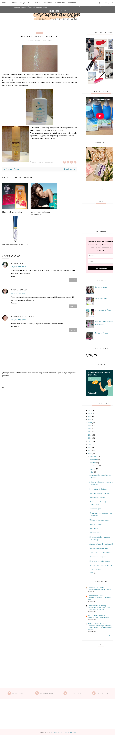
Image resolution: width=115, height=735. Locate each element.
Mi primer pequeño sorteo (100, 561)
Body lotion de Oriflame (98, 489)
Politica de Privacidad (69, 732)
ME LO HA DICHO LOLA (97, 616)
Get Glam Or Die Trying (97, 606)
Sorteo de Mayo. (101, 287)
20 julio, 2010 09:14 (18, 293)
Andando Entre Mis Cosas (97, 624)
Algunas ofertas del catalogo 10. (101, 544)
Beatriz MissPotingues (23, 316)
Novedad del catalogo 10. (99, 548)
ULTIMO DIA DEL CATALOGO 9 (102, 565)
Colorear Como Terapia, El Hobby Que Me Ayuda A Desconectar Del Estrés (100, 628)
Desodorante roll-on (97, 498)
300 (102, 693)
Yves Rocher (48, 162)
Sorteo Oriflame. (101, 299)
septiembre (94, 466)
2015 (89, 438)
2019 (89, 426)
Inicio (4, 3)
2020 (90, 423)
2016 (89, 435)
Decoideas (48, 3)
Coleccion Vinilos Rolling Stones (99, 590)
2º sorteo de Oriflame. (103, 310)
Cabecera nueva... (96, 533)
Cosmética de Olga (56, 732)
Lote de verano (95, 570)
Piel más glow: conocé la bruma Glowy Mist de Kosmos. (99, 608)
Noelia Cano (17, 263)
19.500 (74, 693)
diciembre (93, 457)
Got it (63, 11)
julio (91, 472)
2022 (89, 416)
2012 (89, 447)
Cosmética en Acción (95, 596)
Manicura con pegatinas (98, 557)
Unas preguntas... (96, 524)
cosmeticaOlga (35, 40)
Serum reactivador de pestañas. (15, 244)
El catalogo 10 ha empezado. (100, 553)
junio (92, 573)
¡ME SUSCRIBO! (101, 268)
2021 (89, 420)
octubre (93, 463)
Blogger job (60, 3)
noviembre (94, 460)
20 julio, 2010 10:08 (18, 320)
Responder (73, 279)
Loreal (39, 33)
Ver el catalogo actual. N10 (99, 493)
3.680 (18, 693)
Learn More (54, 11)
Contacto (72, 3)
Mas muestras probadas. (12, 212)
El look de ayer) (95, 509)
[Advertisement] (39, 398)
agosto (92, 469)
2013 (89, 444)
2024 (90, 413)
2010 (90, 454)
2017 (89, 432)
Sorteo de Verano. (101, 333)
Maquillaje (24, 3)
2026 (90, 410)
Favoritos (13, 3)
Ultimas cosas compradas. (99, 520)
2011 (89, 450)
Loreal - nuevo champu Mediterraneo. (40, 213)
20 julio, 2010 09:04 (18, 267)
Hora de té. (94, 528)
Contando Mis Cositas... (96, 588)
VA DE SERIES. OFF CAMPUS (98, 618)
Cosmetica (36, 3)
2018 (89, 429)
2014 (89, 441)
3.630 (46, 693)
